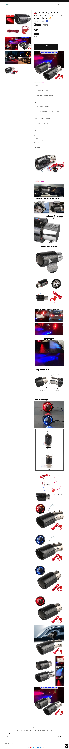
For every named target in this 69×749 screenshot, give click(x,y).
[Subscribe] (23, 736)
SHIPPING (43, 730)
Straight (36, 33)
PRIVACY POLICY (31, 730)
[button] (59, 5)
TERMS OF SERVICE (49, 730)
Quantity (35, 36)
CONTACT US (23, 730)
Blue (40, 29)
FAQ (27, 730)
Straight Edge (37, 25)
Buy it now (46, 48)
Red (36, 29)
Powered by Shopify (11, 743)
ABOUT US (18, 730)
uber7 (8, 743)
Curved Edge (45, 25)
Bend (42, 33)
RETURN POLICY (38, 730)
